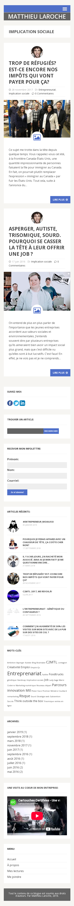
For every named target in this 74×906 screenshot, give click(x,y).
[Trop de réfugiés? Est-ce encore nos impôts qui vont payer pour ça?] (13, 582)
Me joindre (14, 877)
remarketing (13, 696)
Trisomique (49, 701)
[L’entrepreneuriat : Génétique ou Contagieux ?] (13, 613)
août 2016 (13, 759)
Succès (10, 701)
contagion (62, 662)
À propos (13, 865)
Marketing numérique (26, 685)
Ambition (11, 662)
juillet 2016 (14, 763)
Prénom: (13, 459)
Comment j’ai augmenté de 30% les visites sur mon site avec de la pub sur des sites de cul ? (44, 629)
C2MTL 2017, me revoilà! (37, 591)
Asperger (20, 662)
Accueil (11, 859)
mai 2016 (13, 772)
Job (46, 680)
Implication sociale (19, 93)
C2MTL (51, 662)
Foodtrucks (56, 674)
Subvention (55, 696)
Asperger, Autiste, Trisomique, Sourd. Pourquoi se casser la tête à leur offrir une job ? (36, 241)
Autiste (28, 662)
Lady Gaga (53, 680)
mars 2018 (14, 741)
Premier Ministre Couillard (55, 691)
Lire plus (59, 199)
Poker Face (37, 691)
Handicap (21, 680)
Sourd (33, 696)
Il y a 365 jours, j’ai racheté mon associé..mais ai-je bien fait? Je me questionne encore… (43, 559)
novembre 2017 (17, 745)
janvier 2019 (15, 732)
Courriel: (13, 481)
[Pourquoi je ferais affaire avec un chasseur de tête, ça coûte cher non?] (13, 547)
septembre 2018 (17, 736)
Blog (34, 662)
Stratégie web (43, 696)
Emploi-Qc (35, 667)
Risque (24, 696)
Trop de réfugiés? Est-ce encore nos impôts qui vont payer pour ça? (33, 72)
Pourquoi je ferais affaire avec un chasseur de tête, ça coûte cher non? (44, 542)
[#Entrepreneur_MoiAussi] (13, 530)
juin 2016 (13, 767)
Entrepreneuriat (47, 89)
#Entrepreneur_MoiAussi (38, 521)
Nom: (11, 470)
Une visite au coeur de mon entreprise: (32, 787)
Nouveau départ (43, 685)
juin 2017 (13, 750)
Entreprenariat (24, 673)
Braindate (40, 662)
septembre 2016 (17, 754)
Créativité (13, 667)
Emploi (25, 667)
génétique (12, 680)
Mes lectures (15, 871)
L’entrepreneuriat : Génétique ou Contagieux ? (43, 610)
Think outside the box (28, 701)
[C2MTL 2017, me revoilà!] (13, 600)
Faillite (45, 674)
